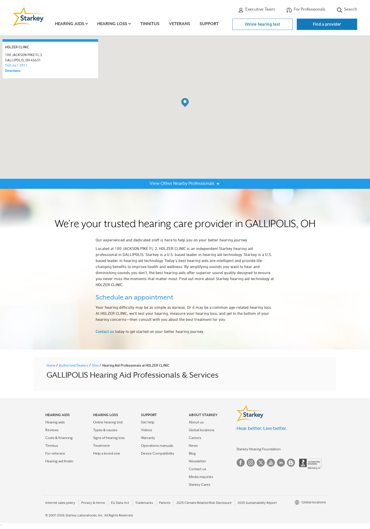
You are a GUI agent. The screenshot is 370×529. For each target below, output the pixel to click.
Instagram (251, 463)
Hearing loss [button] (112, 23)
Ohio (95, 365)
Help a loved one (106, 453)
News (193, 446)
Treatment (101, 446)
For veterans (55, 453)
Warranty (148, 438)
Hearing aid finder (59, 461)
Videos (146, 430)
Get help (148, 422)
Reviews (51, 430)
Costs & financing (59, 438)
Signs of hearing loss (109, 438)
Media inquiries (201, 477)
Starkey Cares (199, 484)
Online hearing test (262, 24)
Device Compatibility (157, 453)
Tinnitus (149, 23)
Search (350, 9)
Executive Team (259, 9)
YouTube (271, 463)
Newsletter (197, 461)
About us (196, 422)
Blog (192, 453)
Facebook (241, 463)
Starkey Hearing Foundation (259, 449)
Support (209, 23)
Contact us (105, 331)
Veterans (179, 23)
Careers (195, 438)
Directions (12, 70)
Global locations (201, 430)
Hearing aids (55, 422)
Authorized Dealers (74, 365)
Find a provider (327, 24)
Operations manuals (157, 446)
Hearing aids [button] (69, 23)
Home (51, 365)
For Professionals (309, 9)
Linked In (281, 463)
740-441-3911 (16, 65)
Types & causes (105, 430)
